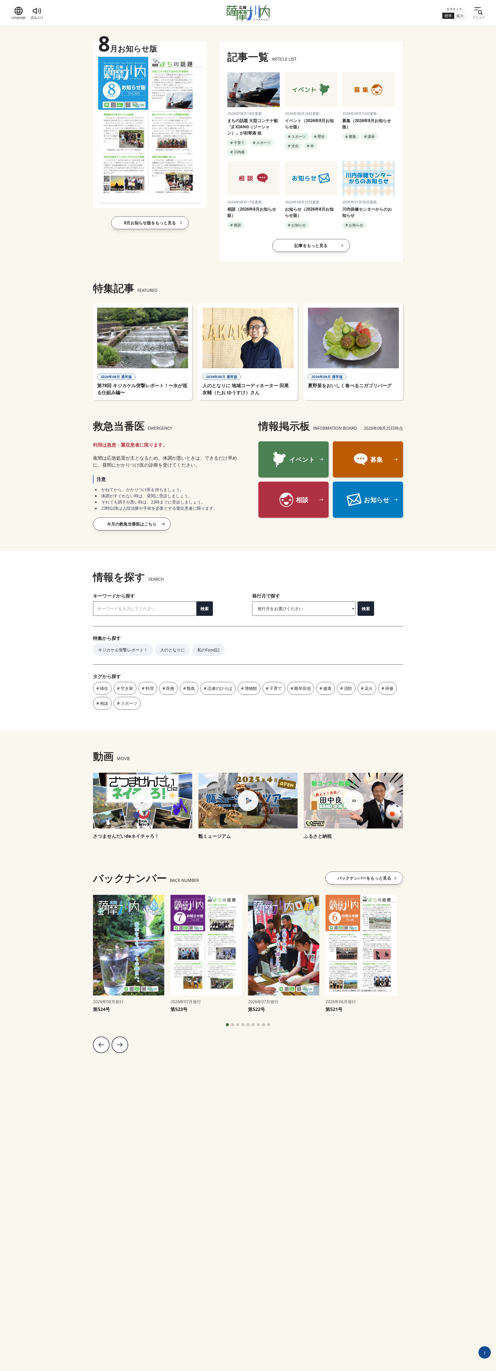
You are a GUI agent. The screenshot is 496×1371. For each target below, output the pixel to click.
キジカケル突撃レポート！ (123, 650)
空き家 (127, 688)
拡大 (460, 15)
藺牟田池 (302, 688)
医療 (170, 688)
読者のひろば (219, 688)
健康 (327, 688)
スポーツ (129, 703)
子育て (275, 688)
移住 (104, 688)
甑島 (191, 688)
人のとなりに (172, 650)
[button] (227, 1024)
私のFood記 (208, 650)
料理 (149, 688)
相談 (104, 703)
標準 (448, 15)
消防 (348, 688)
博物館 (251, 688)
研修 (389, 688)
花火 (369, 688)
